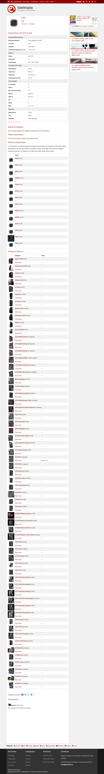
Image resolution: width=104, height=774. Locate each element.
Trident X (17, 322)
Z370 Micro (18, 492)
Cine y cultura (12, 762)
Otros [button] (52, 1)
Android (17, 746)
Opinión (28, 762)
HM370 (17, 210)
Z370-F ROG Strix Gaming (22, 584)
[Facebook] (83, 1)
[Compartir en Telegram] (32, 694)
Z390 (16, 236)
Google (30, 746)
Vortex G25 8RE (19, 329)
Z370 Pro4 (18, 506)
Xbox (43, 746)
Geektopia (17, 2)
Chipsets (32, 24)
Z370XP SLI (18, 683)
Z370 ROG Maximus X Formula (23, 520)
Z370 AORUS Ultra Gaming (22, 372)
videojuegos (91, 26)
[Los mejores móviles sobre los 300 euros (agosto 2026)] (84, 34)
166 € (46, 460)
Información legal (48, 759)
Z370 (23, 18)
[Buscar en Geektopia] (95, 1)
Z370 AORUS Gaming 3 (21, 336)
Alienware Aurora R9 (20, 266)
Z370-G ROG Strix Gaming (22, 591)
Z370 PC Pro (18, 499)
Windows (60, 746)
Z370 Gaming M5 (20, 421)
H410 (16, 197)
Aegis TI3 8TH (19, 259)
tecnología (83, 26)
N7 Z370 (17, 287)
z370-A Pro (18, 570)
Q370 (16, 223)
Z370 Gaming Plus (20, 428)
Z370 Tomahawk (19, 556)
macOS (68, 746)
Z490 (16, 243)
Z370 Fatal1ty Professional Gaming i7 (25, 407)
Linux (75, 746)
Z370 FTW (18, 414)
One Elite (17, 294)
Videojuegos (34, 1)
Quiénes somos (47, 755)
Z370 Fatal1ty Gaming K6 (22, 393)
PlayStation (51, 746)
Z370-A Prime (19, 563)
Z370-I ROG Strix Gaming (22, 612)
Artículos (28, 759)
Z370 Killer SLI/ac (20, 478)
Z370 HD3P (18, 464)
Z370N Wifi (18, 669)
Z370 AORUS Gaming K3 (22, 365)
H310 (16, 184)
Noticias (28, 755)
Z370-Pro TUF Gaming (21, 641)
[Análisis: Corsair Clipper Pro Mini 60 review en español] (73, 20)
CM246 (17, 178)
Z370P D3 (17, 676)
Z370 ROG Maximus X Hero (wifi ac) (25, 534)
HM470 (17, 217)
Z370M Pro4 (18, 655)
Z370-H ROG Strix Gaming (22, 605)
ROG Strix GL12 (19, 308)
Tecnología (26, 1)
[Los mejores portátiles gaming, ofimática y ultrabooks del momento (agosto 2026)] (84, 60)
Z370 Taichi (18, 549)
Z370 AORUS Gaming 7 (21, 351)
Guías (47, 1)
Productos (24, 24)
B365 (16, 165)
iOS (24, 746)
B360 (16, 158)
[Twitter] (92, 1)
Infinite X (17, 273)
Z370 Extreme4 (19, 386)
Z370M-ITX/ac (19, 662)
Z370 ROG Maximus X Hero (22, 527)
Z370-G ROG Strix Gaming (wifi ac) (24, 598)
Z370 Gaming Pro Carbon (22, 435)
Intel (22, 21)
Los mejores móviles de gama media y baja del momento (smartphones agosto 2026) (83, 53)
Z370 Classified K (20, 379)
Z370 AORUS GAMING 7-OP (22, 358)
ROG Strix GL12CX (20, 315)
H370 (16, 191)
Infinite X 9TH (19, 280)
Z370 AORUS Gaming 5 (21, 343)
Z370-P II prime (19, 619)
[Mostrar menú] (8, 1)
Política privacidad (49, 762)
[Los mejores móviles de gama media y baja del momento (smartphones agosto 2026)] (84, 46)
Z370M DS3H (18, 648)
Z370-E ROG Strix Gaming (22, 577)
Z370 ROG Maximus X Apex (22, 513)
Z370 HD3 (18, 457)
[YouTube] (89, 1)
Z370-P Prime (19, 626)
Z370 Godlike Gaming (21, 450)
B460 (16, 171)
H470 (16, 204)
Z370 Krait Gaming (20, 485)
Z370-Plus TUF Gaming (21, 633)
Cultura (42, 1)
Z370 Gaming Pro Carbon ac (23, 442)
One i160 (17, 301)
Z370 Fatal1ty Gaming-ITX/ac (23, 400)
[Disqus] (38, 722)
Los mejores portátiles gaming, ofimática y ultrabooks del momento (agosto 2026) (83, 67)
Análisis (28, 765)
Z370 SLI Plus (19, 542)
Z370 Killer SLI (19, 471)
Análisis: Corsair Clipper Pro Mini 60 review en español (84, 18)
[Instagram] (86, 1)
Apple (37, 746)
